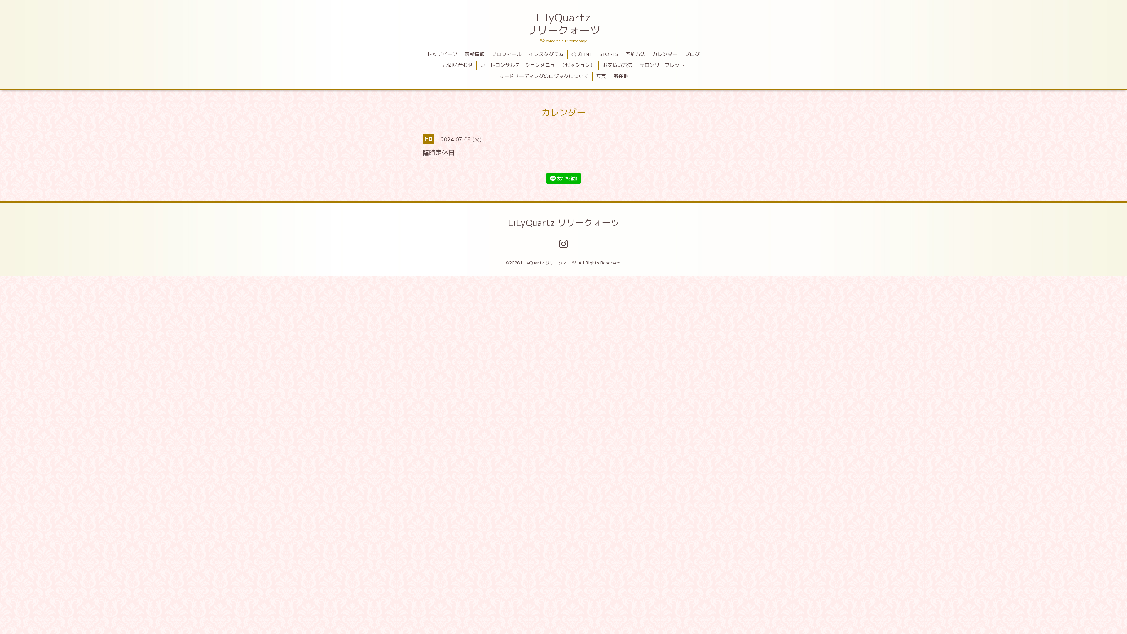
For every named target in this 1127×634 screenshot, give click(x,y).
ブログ (692, 54)
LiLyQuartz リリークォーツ (563, 223)
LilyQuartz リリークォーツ (563, 24)
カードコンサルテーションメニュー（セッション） (537, 65)
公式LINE (581, 54)
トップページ (442, 54)
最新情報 (475, 54)
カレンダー (664, 54)
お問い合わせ (458, 65)
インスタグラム (546, 54)
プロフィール (507, 54)
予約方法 (635, 54)
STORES (609, 54)
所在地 (620, 76)
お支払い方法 (617, 65)
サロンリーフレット (662, 65)
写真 (601, 76)
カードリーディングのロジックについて (544, 76)
